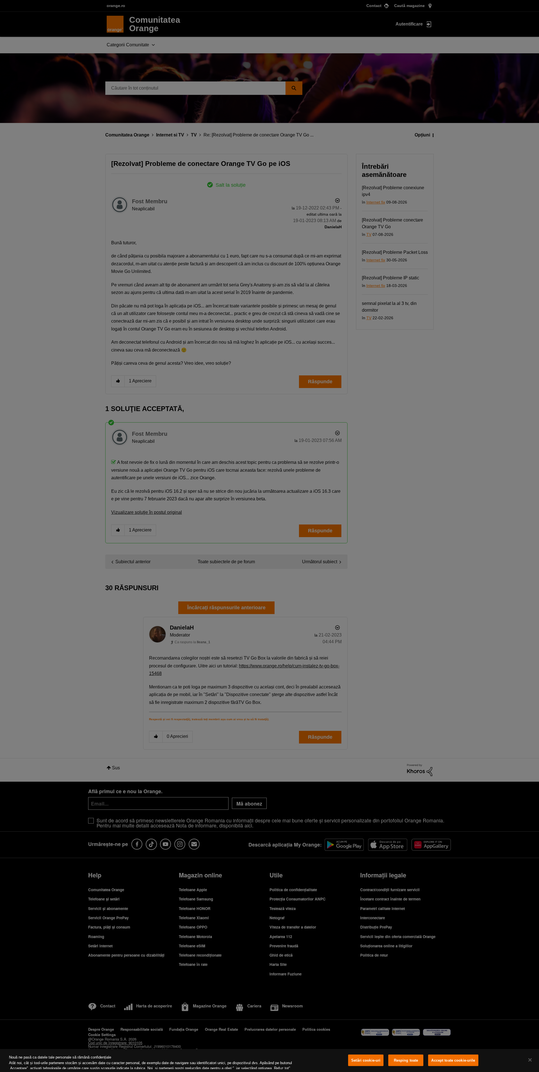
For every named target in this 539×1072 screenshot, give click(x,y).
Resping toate (406, 1060)
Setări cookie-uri (365, 1060)
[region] (269, 1060)
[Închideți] (530, 1060)
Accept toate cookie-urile (453, 1060)
